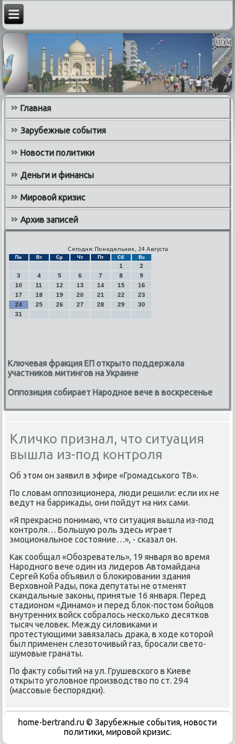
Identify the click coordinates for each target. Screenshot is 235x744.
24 (18, 304)
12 (59, 285)
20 (80, 294)
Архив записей (49, 219)
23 (141, 294)
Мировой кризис (53, 197)
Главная (35, 108)
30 (141, 304)
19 (59, 294)
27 (80, 304)
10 (18, 285)
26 (59, 304)
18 (39, 294)
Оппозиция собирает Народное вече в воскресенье (110, 392)
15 (121, 285)
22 (121, 294)
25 (39, 304)
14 (100, 285)
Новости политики (57, 152)
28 (100, 304)
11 (39, 285)
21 (100, 294)
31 (18, 314)
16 (141, 285)
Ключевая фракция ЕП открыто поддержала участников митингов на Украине (96, 368)
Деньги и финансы (57, 175)
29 (121, 304)
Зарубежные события (63, 130)
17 (18, 294)
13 (80, 285)
